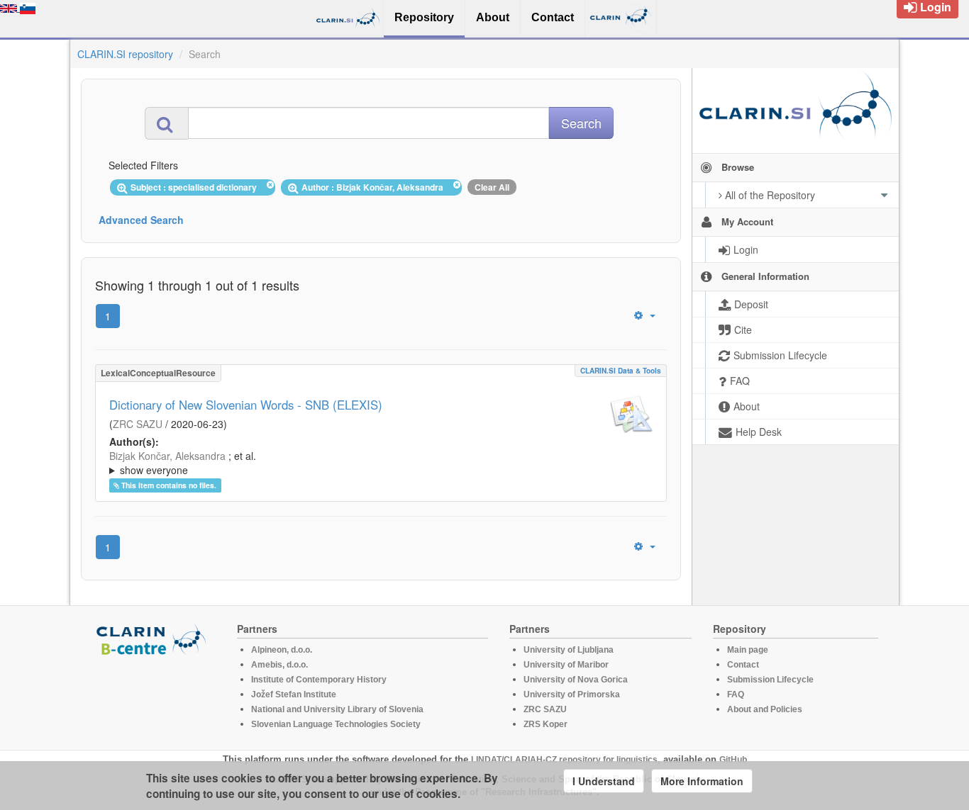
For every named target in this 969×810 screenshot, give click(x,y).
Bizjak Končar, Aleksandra (167, 456)
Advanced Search (141, 220)
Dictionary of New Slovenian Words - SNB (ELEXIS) (245, 404)
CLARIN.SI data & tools (620, 371)
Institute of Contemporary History (319, 680)
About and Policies (764, 709)
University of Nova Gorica (576, 680)
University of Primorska (572, 694)
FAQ (735, 694)
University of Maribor (566, 665)
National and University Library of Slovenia (337, 709)
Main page (747, 650)
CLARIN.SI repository (125, 54)
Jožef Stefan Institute (293, 694)
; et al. (182, 463)
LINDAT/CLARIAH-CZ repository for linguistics (564, 760)
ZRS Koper (545, 724)
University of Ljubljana (569, 650)
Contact (743, 665)
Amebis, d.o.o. (279, 665)
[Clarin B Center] (153, 639)
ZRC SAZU (137, 424)
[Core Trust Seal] (153, 697)
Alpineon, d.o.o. (281, 650)
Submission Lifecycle (770, 680)
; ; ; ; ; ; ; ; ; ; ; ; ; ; (375, 463)
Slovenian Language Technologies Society (336, 724)
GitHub (733, 760)
